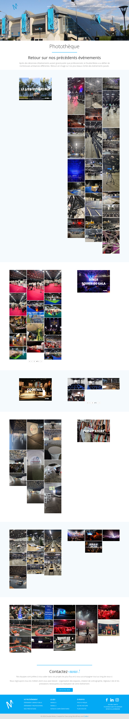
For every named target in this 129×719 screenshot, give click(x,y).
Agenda (49, 6)
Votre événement (71, 6)
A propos (86, 6)
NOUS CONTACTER (113, 6)
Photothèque (99, 6)
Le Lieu (58, 6)
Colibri (86, 716)
